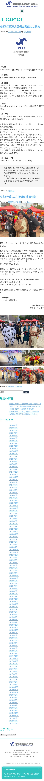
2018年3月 (13, 648)
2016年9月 (13, 695)
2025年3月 (13, 467)
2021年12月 (14, 550)
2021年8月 (13, 560)
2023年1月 (13, 526)
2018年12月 (14, 625)
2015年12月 (14, 713)
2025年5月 (13, 462)
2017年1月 (13, 684)
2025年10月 (14, 451)
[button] (22, 11)
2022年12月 (14, 529)
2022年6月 (13, 537)
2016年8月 (13, 697)
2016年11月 (13, 690)
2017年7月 (13, 669)
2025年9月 (13, 454)
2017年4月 (13, 677)
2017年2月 (13, 682)
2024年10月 (14, 477)
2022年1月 (13, 547)
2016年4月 (13, 705)
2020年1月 (13, 596)
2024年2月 (13, 498)
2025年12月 (14, 446)
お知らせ (11, 191)
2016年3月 (13, 708)
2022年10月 (14, 534)
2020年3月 (13, 591)
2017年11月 (13, 659)
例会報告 (11, 386)
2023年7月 (13, 513)
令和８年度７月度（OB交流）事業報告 (24, 411)
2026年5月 (13, 433)
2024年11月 (13, 474)
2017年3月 (13, 679)
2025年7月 (13, 456)
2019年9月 (13, 607)
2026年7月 (13, 428)
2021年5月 (13, 568)
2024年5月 (13, 490)
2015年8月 (13, 718)
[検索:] (11, 392)
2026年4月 (13, 436)
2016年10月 (14, 692)
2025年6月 (13, 459)
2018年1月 (13, 653)
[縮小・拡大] (39, 769)
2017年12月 (14, 656)
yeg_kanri (27, 32)
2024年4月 (13, 493)
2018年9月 (13, 633)
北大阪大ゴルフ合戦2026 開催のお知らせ (25, 404)
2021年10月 (14, 555)
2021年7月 (13, 563)
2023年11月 (13, 506)
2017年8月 (13, 666)
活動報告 (18, 386)
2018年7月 (13, 638)
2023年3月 (13, 521)
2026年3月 (13, 438)
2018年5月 (13, 643)
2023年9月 (13, 511)
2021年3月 (13, 573)
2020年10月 (14, 578)
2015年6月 (13, 723)
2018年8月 (13, 635)
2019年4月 (13, 617)
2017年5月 (13, 674)
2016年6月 (13, 700)
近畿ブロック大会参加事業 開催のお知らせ (25, 406)
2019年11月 (13, 602)
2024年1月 (13, 500)
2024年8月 (13, 482)
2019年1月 (13, 622)
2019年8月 (13, 609)
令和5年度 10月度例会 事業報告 (18, 196)
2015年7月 (13, 721)
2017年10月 (14, 661)
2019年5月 (13, 614)
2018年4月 (13, 646)
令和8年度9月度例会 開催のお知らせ (23, 414)
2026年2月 (13, 441)
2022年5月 (13, 539)
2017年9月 (13, 664)
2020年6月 (13, 589)
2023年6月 (13, 516)
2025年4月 (13, 464)
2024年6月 (13, 487)
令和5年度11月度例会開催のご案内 (20, 26)
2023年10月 (14, 508)
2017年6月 (13, 672)
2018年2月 (13, 651)
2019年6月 (13, 612)
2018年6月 (13, 640)
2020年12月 (14, 576)
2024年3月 (13, 495)
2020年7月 (13, 586)
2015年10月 (14, 716)
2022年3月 (13, 542)
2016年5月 (13, 703)
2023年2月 (13, 524)
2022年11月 (13, 532)
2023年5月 (13, 519)
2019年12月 (14, 599)
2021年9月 (13, 557)
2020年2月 (13, 594)
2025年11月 (13, 449)
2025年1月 (13, 469)
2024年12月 (14, 472)
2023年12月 (14, 503)
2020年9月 (13, 581)
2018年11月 (13, 627)
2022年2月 (13, 544)
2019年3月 (13, 620)
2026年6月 (13, 430)
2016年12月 (14, 687)
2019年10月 (14, 604)
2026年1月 (13, 443)
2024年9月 (13, 480)
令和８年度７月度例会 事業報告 (21, 409)
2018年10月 (14, 630)
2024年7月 (13, 485)
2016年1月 (13, 710)
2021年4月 (13, 570)
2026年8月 (13, 425)
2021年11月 (13, 552)
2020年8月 (13, 583)
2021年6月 (13, 565)
